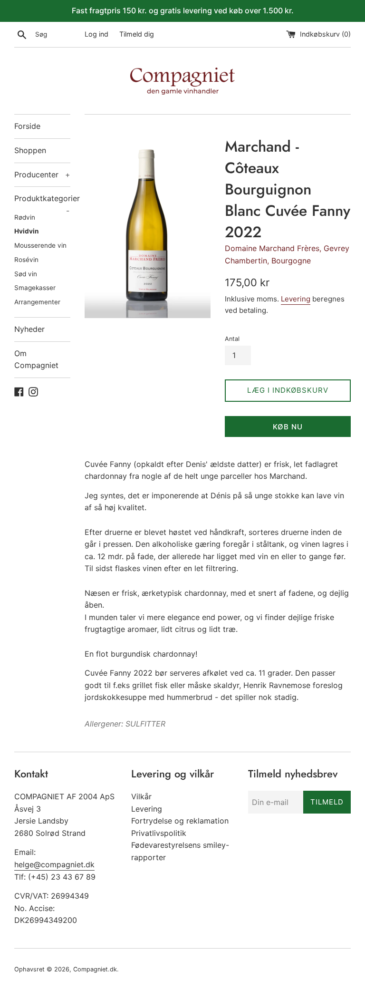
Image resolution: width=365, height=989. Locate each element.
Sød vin (25, 274)
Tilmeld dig (136, 34)
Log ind (96, 34)
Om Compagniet (36, 359)
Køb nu (288, 426)
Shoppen (30, 150)
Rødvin (24, 217)
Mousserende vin (40, 245)
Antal (232, 338)
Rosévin (26, 259)
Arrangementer (37, 302)
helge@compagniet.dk (54, 864)
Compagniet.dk (95, 969)
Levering (295, 298)
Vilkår (141, 796)
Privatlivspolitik (158, 833)
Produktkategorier (42, 202)
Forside (27, 126)
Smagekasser (35, 287)
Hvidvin (26, 231)
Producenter (42, 174)
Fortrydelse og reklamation (180, 820)
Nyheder (29, 329)
